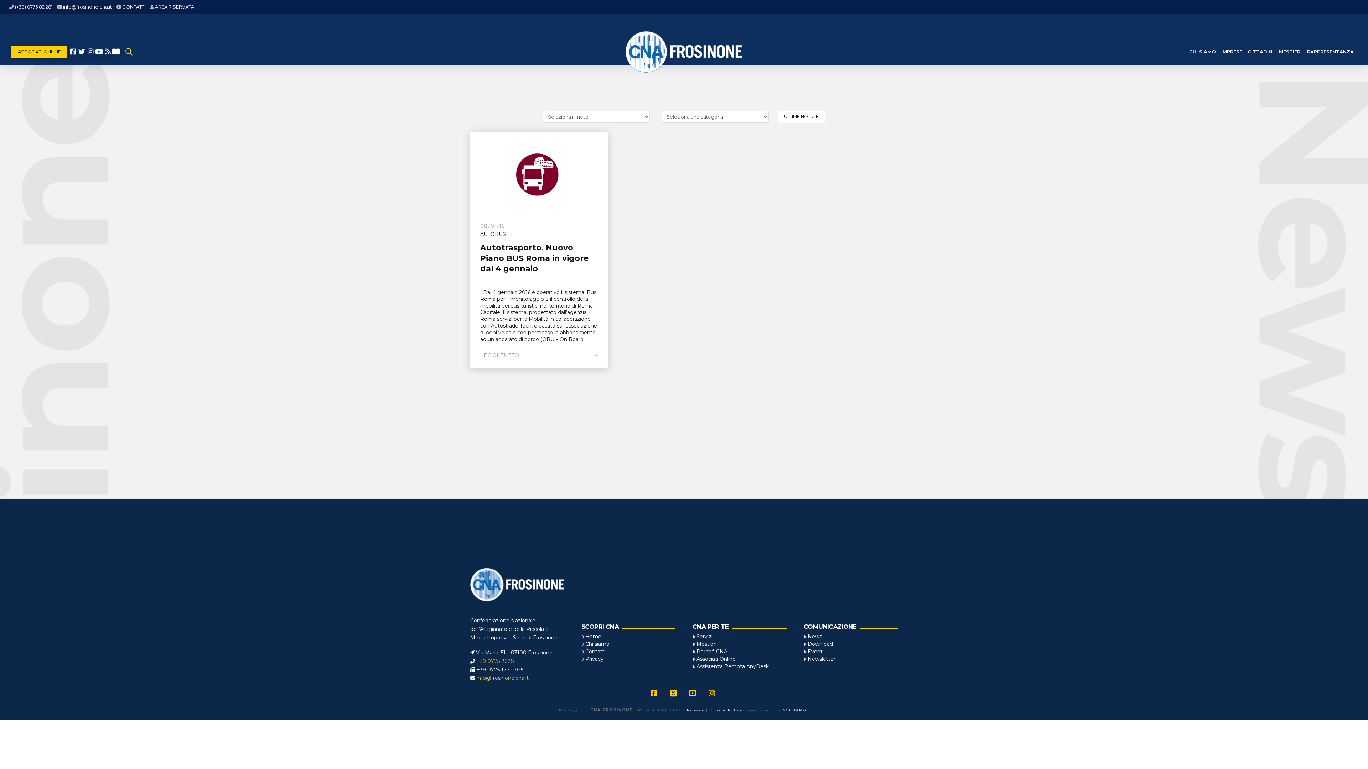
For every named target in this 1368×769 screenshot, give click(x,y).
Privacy (594, 659)
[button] (129, 52)
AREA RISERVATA (174, 7)
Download (820, 644)
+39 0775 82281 (496, 661)
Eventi (816, 651)
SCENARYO (796, 710)
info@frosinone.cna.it (87, 7)
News (815, 636)
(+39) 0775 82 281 (34, 7)
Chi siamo (597, 644)
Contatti (595, 651)
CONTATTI (133, 7)
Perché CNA (711, 651)
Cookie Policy (726, 710)
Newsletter (821, 659)
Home (593, 636)
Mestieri (706, 644)
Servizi (704, 636)
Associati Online (716, 659)
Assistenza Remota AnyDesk (732, 666)
